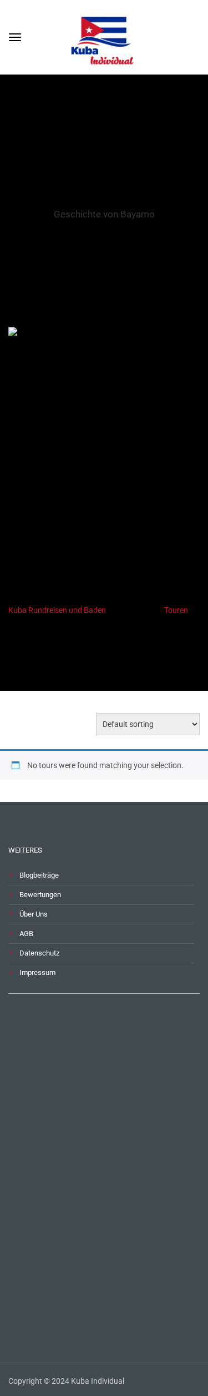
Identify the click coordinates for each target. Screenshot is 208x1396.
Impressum (37, 972)
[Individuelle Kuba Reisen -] (104, 36)
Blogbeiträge (39, 875)
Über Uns (33, 914)
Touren (176, 610)
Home (85, 653)
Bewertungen (40, 894)
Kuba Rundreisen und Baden (57, 610)
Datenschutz (39, 953)
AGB (26, 933)
